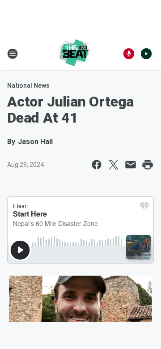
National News (28, 85)
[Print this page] (147, 164)
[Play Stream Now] (146, 53)
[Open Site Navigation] (12, 53)
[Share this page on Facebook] (96, 164)
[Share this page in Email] (130, 164)
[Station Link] (74, 53)
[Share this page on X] (113, 164)
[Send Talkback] (128, 53)
